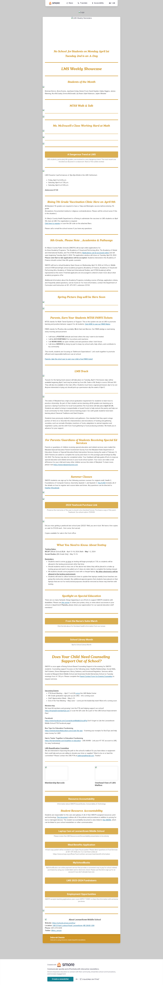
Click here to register (52, 223)
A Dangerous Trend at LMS (81, 154)
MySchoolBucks (81, 862)
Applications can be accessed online (95, 253)
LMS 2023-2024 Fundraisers (81, 880)
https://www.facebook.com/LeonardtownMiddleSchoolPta (66, 721)
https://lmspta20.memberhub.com (57, 711)
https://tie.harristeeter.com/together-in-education (63, 741)
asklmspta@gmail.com (85, 756)
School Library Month (81, 639)
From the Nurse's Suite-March (81, 621)
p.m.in (78, 693)
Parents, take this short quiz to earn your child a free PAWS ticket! (69, 359)
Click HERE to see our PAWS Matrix (97, 324)
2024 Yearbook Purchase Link (81, 505)
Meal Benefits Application (81, 844)
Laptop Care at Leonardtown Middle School (81, 831)
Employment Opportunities (81, 894)
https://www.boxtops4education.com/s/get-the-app (64, 731)
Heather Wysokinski (52, 488)
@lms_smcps (56, 931)
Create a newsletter (60, 979)
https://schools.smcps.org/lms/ (63, 923)
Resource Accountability (81, 799)
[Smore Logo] (54, 3)
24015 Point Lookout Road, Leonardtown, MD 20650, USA (73, 926)
